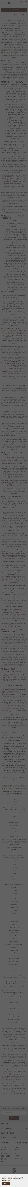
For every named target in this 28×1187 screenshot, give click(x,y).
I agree (6, 1183)
